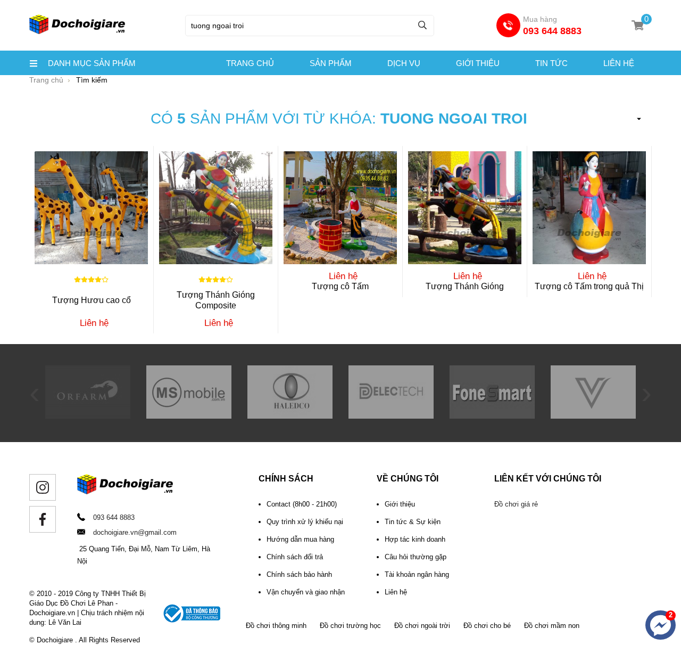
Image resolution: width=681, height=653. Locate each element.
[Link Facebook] (42, 519)
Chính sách (286, 478)
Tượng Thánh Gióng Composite (216, 300)
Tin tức (551, 63)
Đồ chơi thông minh (276, 626)
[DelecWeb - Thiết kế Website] (391, 416)
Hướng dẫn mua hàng (300, 539)
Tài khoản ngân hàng (417, 574)
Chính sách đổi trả (295, 557)
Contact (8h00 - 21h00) (302, 504)
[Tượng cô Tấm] (340, 207)
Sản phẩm (331, 63)
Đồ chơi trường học (350, 626)
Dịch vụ (403, 63)
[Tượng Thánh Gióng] (464, 207)
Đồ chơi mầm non (551, 626)
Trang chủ (250, 63)
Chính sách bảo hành (299, 574)
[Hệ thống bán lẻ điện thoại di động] (188, 416)
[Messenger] (660, 625)
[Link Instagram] (42, 487)
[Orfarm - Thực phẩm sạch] (87, 416)
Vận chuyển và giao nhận (306, 592)
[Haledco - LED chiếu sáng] (290, 416)
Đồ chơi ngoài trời (422, 626)
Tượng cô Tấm (340, 286)
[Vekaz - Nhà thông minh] (593, 416)
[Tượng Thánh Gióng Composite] (215, 207)
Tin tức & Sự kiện (413, 522)
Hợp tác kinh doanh (415, 539)
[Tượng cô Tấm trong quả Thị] (589, 207)
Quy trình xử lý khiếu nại (305, 522)
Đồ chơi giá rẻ (516, 504)
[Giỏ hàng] (638, 25)
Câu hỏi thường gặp (415, 557)
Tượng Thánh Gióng (465, 286)
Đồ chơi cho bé (487, 626)
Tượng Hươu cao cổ (91, 300)
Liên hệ (618, 63)
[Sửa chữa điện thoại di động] (492, 416)
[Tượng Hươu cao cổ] (91, 207)
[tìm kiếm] (422, 24)
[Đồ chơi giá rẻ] (77, 32)
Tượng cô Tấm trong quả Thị (589, 286)
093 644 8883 (552, 31)
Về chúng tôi (407, 478)
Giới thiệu (478, 63)
